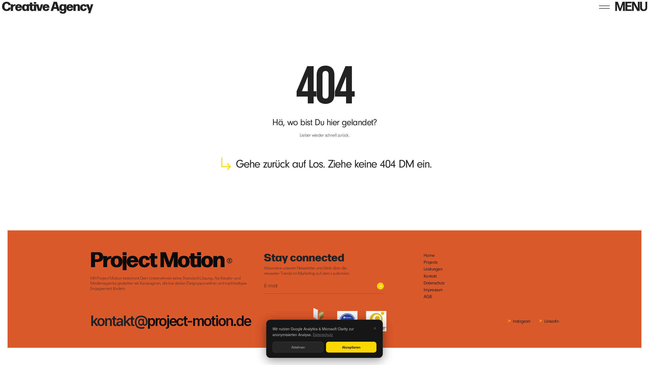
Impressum (433, 290)
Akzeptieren (351, 347)
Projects (430, 262)
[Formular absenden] (380, 286)
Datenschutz (434, 283)
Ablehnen (298, 347)
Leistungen (433, 269)
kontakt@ (118, 320)
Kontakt (430, 276)
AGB (428, 296)
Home (429, 255)
